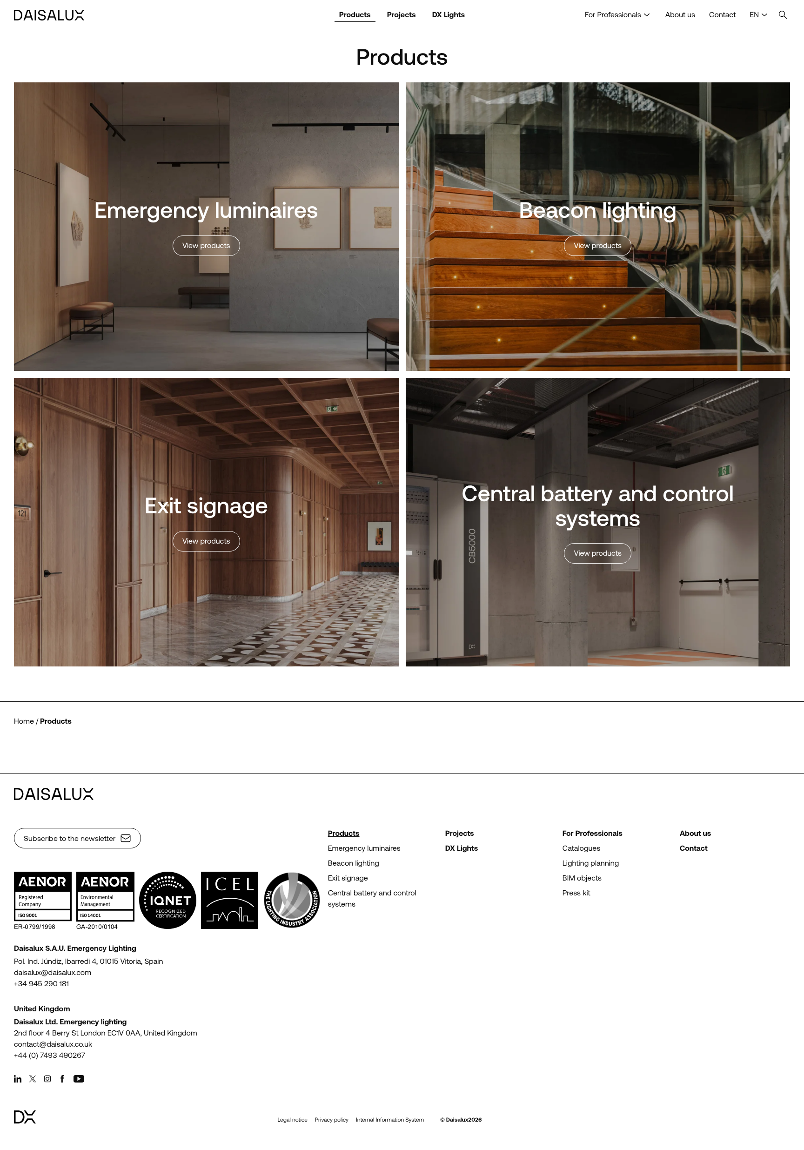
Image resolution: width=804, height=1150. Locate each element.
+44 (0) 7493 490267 (49, 1055)
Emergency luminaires (364, 848)
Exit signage (348, 878)
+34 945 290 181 (41, 983)
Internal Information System (390, 1119)
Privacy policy (331, 1119)
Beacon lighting (353, 863)
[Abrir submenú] (646, 15)
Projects (401, 14)
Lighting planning (591, 863)
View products (206, 245)
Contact (722, 14)
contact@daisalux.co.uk (53, 1044)
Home (24, 721)
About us (680, 14)
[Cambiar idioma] (764, 15)
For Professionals (613, 14)
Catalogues (581, 848)
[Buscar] (783, 15)
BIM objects (582, 878)
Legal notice (292, 1119)
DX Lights (448, 14)
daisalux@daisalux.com (52, 972)
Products (355, 14)
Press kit (576, 892)
